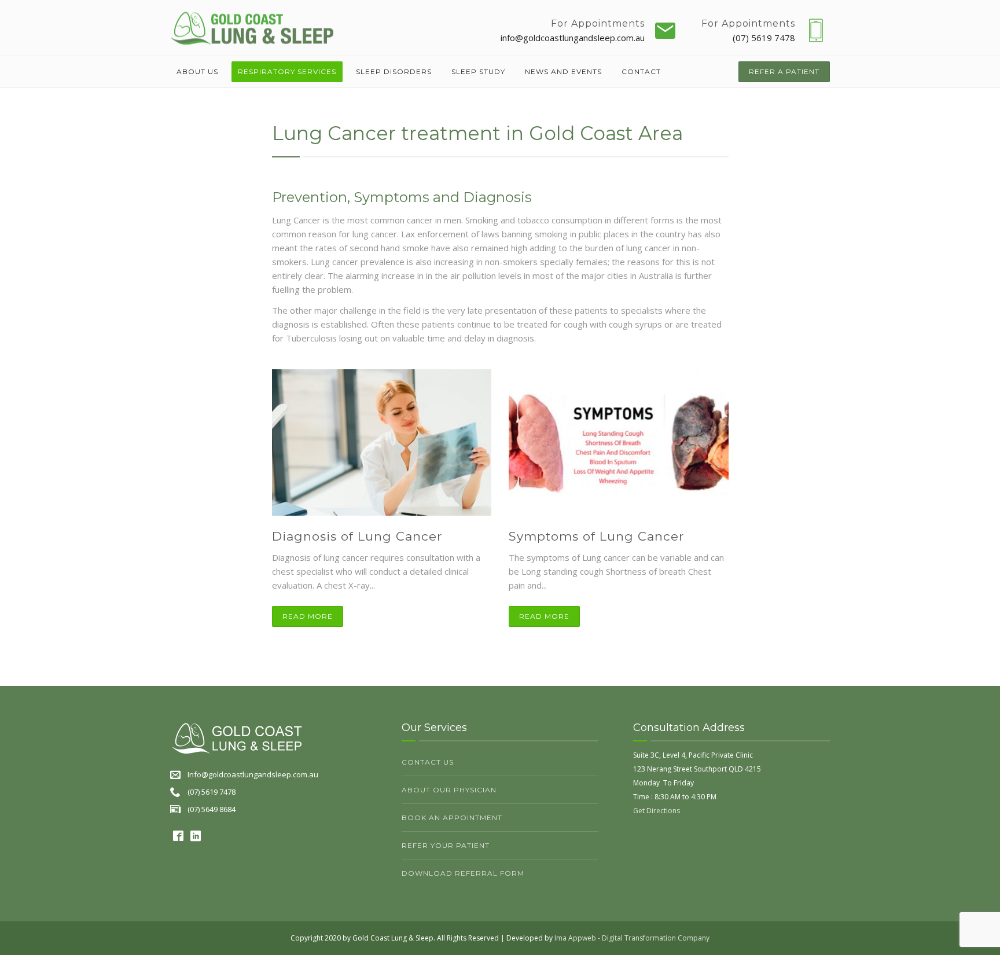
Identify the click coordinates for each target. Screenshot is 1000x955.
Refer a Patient (784, 71)
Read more (307, 616)
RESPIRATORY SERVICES (287, 71)
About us (197, 71)
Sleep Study (478, 71)
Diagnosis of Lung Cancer (357, 536)
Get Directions (656, 811)
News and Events (563, 71)
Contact (641, 71)
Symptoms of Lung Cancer (596, 536)
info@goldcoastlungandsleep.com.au (573, 37)
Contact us (428, 762)
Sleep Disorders (394, 71)
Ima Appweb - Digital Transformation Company (631, 938)
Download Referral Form (463, 873)
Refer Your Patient (446, 845)
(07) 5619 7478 (764, 37)
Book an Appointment (452, 817)
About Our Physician (449, 789)
